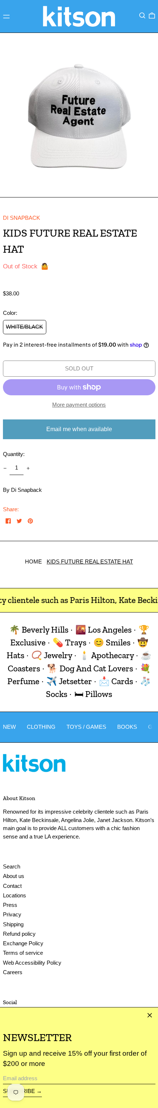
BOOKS (127, 727)
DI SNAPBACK (21, 218)
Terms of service (23, 953)
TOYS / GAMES (86, 727)
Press (10, 905)
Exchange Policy (23, 943)
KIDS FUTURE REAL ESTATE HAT (90, 561)
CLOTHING (41, 727)
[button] (142, 16)
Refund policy (19, 934)
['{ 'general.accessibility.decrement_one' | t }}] (5, 468)
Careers (12, 972)
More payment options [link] (79, 405)
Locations (14, 895)
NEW (9, 727)
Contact (12, 886)
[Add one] (28, 468)
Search (11, 866)
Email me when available (79, 429)
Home (33, 561)
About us (13, 876)
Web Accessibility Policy (32, 963)
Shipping (13, 924)
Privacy (12, 914)
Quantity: (14, 454)
